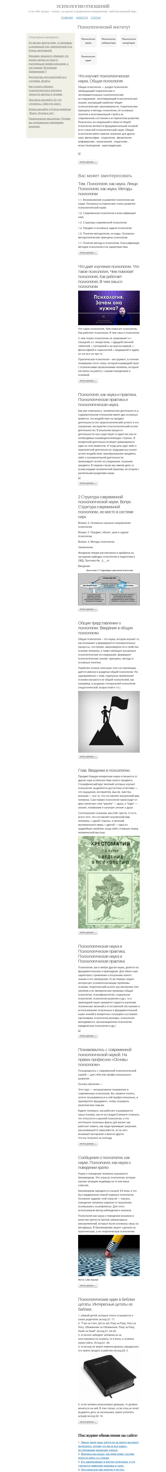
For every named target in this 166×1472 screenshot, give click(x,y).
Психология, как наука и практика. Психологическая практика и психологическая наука (107, 399)
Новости (82, 17)
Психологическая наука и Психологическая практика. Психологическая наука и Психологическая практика (101, 954)
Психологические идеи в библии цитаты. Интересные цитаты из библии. (106, 1304)
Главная (67, 17)
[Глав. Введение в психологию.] (109, 882)
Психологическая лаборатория (108, 40)
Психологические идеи (88, 58)
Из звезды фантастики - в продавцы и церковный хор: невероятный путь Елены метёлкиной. (50, 46)
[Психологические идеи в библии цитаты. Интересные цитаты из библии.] (109, 1376)
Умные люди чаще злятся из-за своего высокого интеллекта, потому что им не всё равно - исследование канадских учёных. (108, 1446)
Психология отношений (83, 6)
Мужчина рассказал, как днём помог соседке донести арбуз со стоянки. (106, 1456)
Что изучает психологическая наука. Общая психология (103, 78)
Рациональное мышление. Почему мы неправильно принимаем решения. (50, 122)
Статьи (96, 17)
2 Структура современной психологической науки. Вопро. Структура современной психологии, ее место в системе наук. (105, 506)
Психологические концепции (129, 40)
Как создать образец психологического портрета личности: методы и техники (45, 90)
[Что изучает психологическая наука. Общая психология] (109, 153)
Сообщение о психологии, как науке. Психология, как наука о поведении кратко (104, 1162)
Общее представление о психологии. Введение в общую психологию (105, 628)
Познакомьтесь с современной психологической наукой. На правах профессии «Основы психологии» (104, 1057)
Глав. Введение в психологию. (104, 770)
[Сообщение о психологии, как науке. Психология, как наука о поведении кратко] (109, 1255)
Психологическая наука (88, 40)
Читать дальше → (88, 162)
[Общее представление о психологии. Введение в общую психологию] (109, 722)
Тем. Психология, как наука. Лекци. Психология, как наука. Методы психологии (108, 188)
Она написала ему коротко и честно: (102, 1469)
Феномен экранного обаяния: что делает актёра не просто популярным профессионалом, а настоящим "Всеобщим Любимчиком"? (49, 64)
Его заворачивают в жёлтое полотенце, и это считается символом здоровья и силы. (106, 1463)
